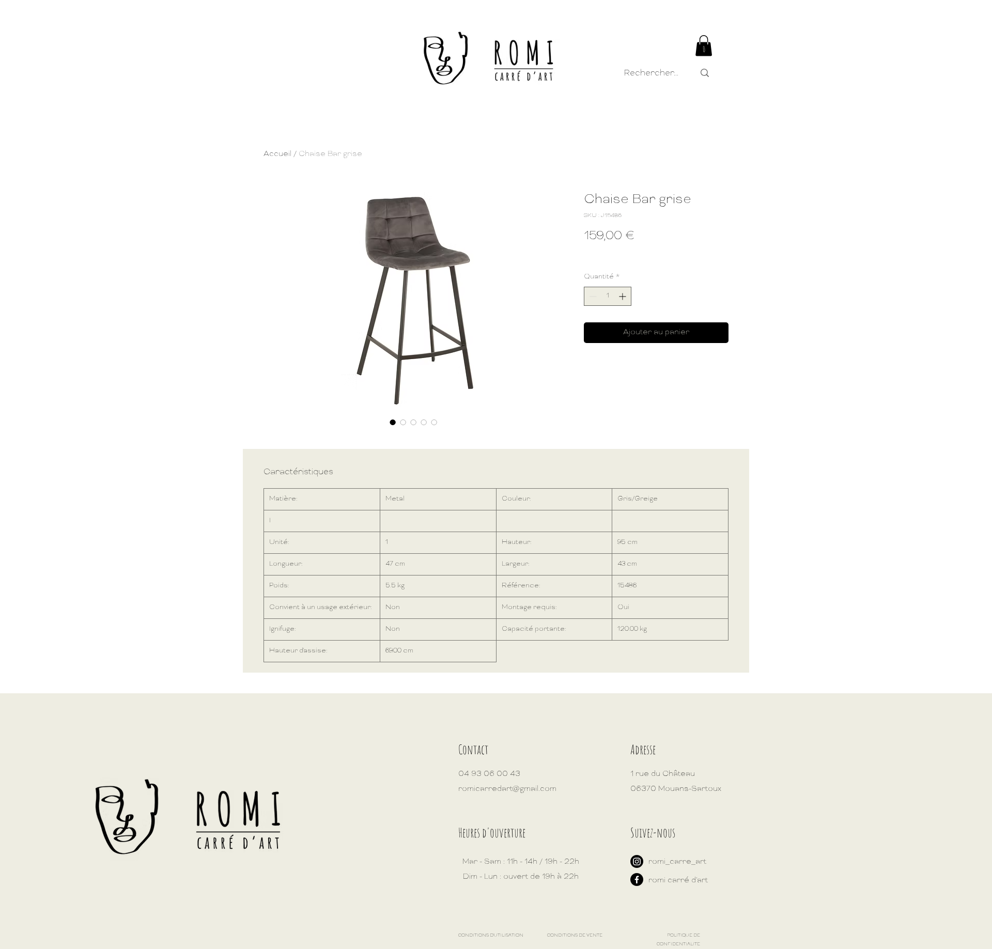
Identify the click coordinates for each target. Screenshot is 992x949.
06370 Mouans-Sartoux (675, 789)
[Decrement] (591, 296)
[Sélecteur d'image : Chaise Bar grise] (393, 422)
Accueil (277, 154)
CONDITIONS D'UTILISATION (490, 935)
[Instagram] (636, 861)
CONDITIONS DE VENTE (574, 935)
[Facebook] (636, 879)
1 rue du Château (662, 774)
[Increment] (623, 296)
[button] (703, 45)
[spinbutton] (607, 296)
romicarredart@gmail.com (507, 789)
